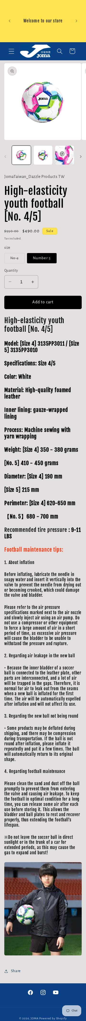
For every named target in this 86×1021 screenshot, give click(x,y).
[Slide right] (80, 156)
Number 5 (42, 258)
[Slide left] (5, 156)
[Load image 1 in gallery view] (21, 155)
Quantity (11, 270)
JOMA (34, 1018)
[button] (11, 51)
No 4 (17, 259)
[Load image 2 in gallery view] (43, 155)
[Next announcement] (76, 21)
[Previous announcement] (9, 21)
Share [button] (16, 971)
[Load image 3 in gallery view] (64, 155)
